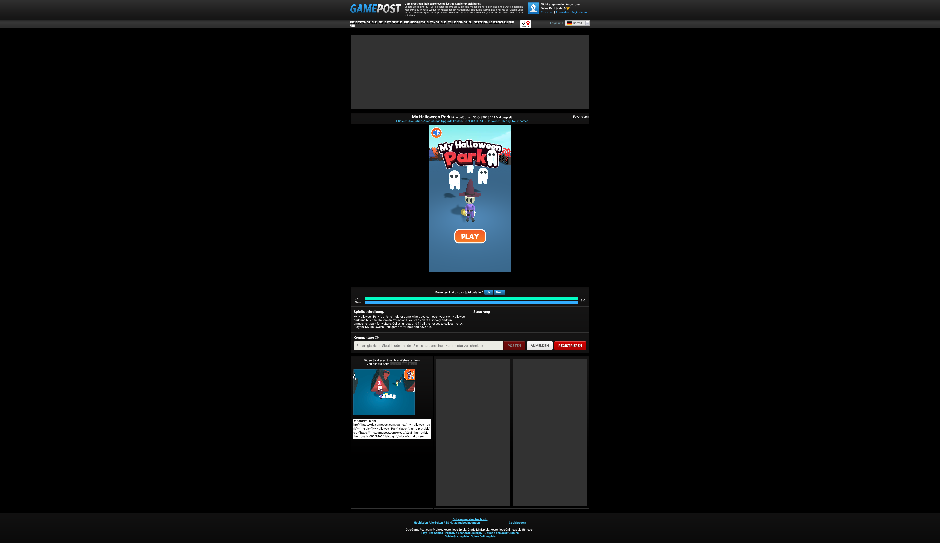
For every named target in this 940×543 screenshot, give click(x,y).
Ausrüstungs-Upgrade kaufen (442, 121)
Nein (499, 292)
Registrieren (579, 12)
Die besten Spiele (363, 22)
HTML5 (480, 121)
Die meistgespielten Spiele (425, 22)
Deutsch (578, 23)
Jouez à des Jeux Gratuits (502, 533)
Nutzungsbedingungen (465, 522)
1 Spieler (401, 121)
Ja (488, 292)
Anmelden (562, 12)
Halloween (494, 121)
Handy (506, 121)
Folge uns (556, 23)
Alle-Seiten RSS (439, 522)
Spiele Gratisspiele (457, 536)
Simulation (415, 121)
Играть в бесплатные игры (463, 533)
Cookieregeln (517, 522)
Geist (466, 121)
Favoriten (547, 12)
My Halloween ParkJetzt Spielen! (391, 392)
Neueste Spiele (390, 22)
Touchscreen (520, 121)
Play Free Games (432, 533)
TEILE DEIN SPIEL (460, 22)
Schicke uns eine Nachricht (470, 519)
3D (473, 121)
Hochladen (421, 522)
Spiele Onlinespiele (483, 536)
